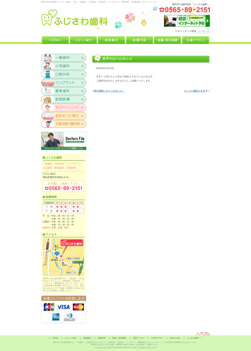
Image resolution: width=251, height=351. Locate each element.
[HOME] (55, 39)
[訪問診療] (63, 99)
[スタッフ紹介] (83, 39)
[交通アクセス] (196, 39)
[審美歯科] (63, 91)
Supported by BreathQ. (125, 349)
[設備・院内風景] (168, 39)
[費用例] (63, 124)
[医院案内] (111, 39)
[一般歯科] (63, 58)
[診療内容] (140, 39)
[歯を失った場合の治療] (63, 116)
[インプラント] (63, 83)
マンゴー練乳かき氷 (194, 91)
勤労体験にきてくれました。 (109, 91)
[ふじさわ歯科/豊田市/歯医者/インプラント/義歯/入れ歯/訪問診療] (74, 17)
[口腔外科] (63, 74)
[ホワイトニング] (63, 107)
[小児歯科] (63, 66)
